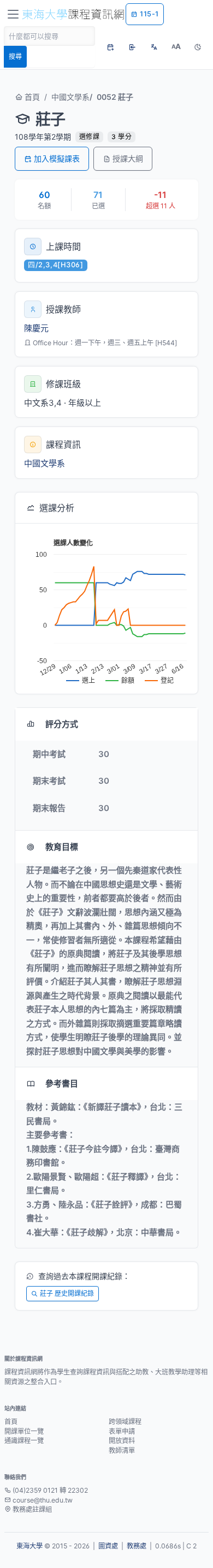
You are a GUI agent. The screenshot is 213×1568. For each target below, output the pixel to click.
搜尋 (15, 56)
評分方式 (61, 724)
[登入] (132, 47)
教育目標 (61, 847)
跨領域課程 (125, 1421)
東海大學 (29, 1546)
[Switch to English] (154, 47)
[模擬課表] (110, 47)
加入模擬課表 (57, 158)
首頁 (31, 96)
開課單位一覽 (24, 1431)
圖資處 (108, 1546)
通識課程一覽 (24, 1441)
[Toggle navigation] (13, 14)
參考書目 (61, 1083)
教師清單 (122, 1450)
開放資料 (122, 1441)
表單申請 (122, 1431)
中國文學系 (70, 96)
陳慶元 (36, 328)
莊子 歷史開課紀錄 (67, 1293)
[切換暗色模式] (198, 47)
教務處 (136, 1546)
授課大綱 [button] (128, 158)
